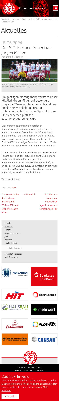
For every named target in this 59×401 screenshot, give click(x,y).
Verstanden (10, 396)
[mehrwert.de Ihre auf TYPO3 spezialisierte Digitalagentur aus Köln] (44, 309)
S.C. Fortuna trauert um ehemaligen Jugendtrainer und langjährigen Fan (48, 201)
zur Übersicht (29, 194)
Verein (13, 188)
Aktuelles (26, 19)
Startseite (6, 19)
